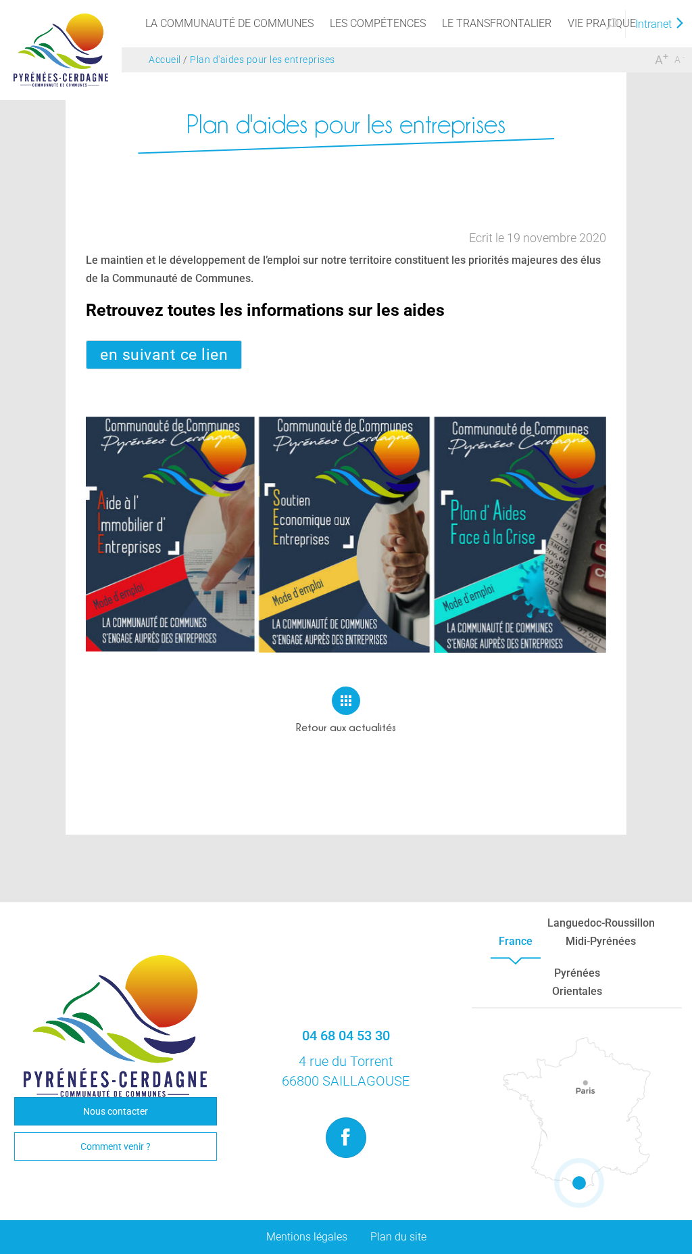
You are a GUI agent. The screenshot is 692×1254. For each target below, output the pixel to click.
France (516, 941)
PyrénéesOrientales (577, 982)
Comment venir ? (115, 1146)
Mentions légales (306, 1236)
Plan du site (398, 1236)
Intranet (654, 24)
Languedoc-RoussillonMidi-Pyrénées (601, 932)
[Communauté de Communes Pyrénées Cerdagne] (61, 49)
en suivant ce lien (164, 354)
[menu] (229, 23)
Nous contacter (115, 1111)
